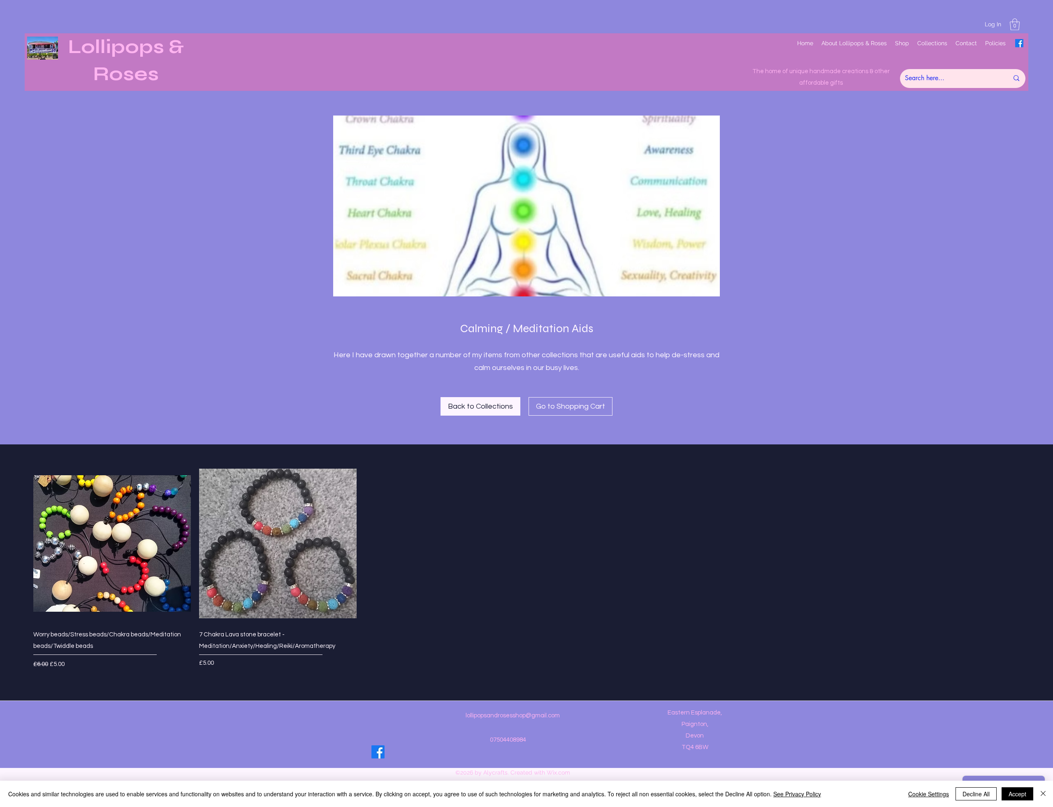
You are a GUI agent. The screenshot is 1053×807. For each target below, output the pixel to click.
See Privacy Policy (797, 794)
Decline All (976, 794)
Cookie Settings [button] (928, 794)
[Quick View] (112, 543)
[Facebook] (1019, 43)
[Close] (1043, 793)
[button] (1015, 24)
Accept (1017, 794)
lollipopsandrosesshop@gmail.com (513, 715)
